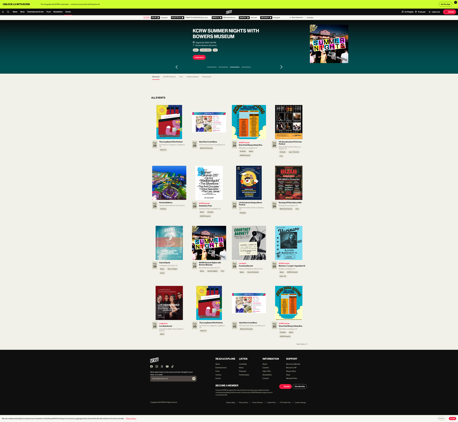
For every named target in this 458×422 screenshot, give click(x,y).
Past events (206, 77)
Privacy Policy (242, 402)
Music (15, 12)
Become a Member (293, 364)
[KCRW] (154, 362)
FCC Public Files (284, 402)
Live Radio (243, 364)
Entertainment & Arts (35, 12)
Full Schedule (244, 375)
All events (155, 77)
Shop (288, 375)
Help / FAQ (267, 371)
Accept (452, 418)
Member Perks (291, 378)
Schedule (310, 17)
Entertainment (221, 368)
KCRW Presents (169, 77)
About (265, 364)
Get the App (445, 4)
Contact (266, 378)
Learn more (158, 61)
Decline (441, 418)
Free (174, 53)
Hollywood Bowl (193, 77)
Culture (218, 375)
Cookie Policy (270, 402)
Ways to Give (291, 371)
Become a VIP (291, 368)
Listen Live (436, 12)
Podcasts (421, 12)
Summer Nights (165, 53)
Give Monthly (300, 386)
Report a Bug (230, 402)
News (22, 12)
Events (68, 12)
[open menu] (3, 12)
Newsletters (58, 12)
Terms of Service (256, 402)
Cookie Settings (300, 402)
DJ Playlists (409, 12)
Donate (451, 12)
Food (49, 12)
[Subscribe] (193, 378)
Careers (266, 368)
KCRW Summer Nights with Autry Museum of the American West (185, 34)
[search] (8, 12)
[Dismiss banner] (455, 2)
